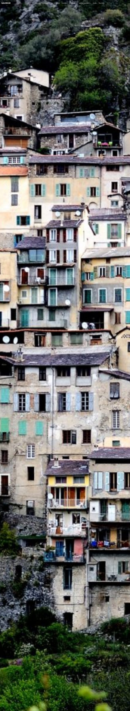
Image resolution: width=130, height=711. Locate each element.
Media (95, 3)
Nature (73, 3)
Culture (64, 3)
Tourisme (101, 3)
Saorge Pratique (84, 3)
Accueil (37, 3)
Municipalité (46, 3)
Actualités (57, 3)
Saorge (6, 3)
